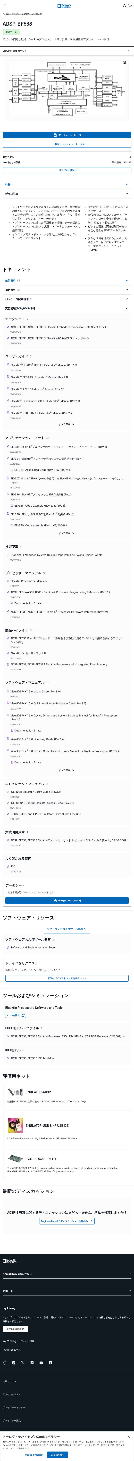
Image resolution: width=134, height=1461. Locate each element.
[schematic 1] (67, 89)
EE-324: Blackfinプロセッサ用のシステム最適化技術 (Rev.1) (47, 458)
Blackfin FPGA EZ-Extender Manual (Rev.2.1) (39, 377)
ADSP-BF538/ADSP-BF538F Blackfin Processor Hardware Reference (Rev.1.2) (59, 612)
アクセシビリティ (12, 1394)
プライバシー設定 (12, 1420)
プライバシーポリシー (14, 1407)
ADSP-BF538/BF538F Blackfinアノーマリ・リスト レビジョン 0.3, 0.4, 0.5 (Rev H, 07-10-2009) (68, 840)
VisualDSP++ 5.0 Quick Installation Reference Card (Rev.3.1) (48, 703)
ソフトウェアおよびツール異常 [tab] (65, 929)
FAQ (12, 866)
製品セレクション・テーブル (69, 144)
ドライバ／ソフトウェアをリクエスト (67, 978)
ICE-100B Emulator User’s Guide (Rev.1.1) (35, 791)
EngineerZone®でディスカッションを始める (64, 1221)
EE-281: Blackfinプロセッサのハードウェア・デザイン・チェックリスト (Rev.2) (58, 446)
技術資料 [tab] (12, 280)
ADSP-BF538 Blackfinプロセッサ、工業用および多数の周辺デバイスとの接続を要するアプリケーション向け (68, 640)
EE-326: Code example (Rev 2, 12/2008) (40, 505)
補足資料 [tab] (12, 289)
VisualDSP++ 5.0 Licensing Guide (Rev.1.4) (37, 739)
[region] (67, 1446)
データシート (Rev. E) (69, 135)
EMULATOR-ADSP (38, 1092)
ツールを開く (13, 1015)
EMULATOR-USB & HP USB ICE (47, 1125)
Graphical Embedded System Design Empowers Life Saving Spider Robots (56, 555)
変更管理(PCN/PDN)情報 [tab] (20, 308)
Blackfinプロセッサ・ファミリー (29, 653)
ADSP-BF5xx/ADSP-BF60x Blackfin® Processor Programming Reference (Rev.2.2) (60, 592)
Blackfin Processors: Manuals (28, 581)
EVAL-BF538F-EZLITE (41, 1159)
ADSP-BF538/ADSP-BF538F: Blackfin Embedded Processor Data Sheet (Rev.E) (59, 327)
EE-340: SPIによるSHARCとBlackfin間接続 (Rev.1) (42, 514)
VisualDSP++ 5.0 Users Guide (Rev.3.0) (35, 691)
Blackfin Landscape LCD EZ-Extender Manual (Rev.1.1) (45, 401)
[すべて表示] (67, 424)
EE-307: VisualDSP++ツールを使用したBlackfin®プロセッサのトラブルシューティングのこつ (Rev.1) (66, 480)
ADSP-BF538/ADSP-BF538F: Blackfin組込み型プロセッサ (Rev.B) (50, 338)
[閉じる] (128, 1436)
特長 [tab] (7, 184)
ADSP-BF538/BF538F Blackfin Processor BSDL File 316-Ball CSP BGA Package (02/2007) (66, 1036)
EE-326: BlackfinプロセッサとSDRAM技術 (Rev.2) (41, 494)
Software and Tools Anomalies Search (33, 947)
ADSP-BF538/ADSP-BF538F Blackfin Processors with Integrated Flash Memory (58, 664)
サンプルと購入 (67, 170)
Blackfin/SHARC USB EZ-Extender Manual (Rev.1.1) (43, 365)
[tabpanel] (67, 228)
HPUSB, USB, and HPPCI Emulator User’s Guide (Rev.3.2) (45, 814)
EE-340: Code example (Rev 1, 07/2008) (40, 525)
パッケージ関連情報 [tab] (18, 299)
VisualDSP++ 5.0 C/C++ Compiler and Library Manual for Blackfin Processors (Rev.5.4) (65, 751)
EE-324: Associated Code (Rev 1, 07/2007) (41, 469)
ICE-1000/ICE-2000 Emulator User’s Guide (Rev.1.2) (42, 802)
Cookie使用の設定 (34, 1454)
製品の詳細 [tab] (11, 193)
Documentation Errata (27, 603)
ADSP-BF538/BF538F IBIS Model (31, 1058)
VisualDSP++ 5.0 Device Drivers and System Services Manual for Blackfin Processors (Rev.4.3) (63, 717)
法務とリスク (9, 1381)
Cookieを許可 (57, 1454)
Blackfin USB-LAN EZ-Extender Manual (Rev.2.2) (41, 413)
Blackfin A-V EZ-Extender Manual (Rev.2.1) (38, 389)
